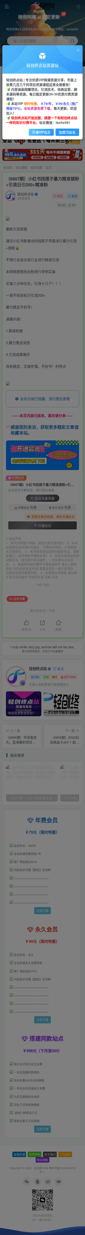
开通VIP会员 (41, 132)
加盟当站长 (67, 132)
